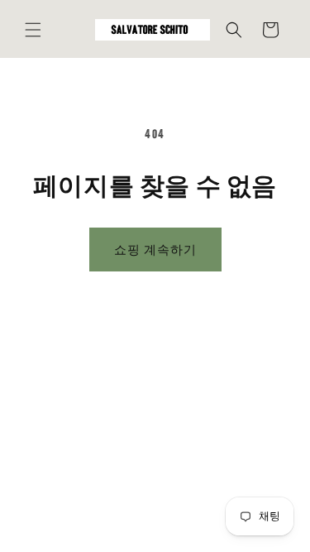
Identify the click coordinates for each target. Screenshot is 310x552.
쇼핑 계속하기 (155, 249)
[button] (33, 30)
